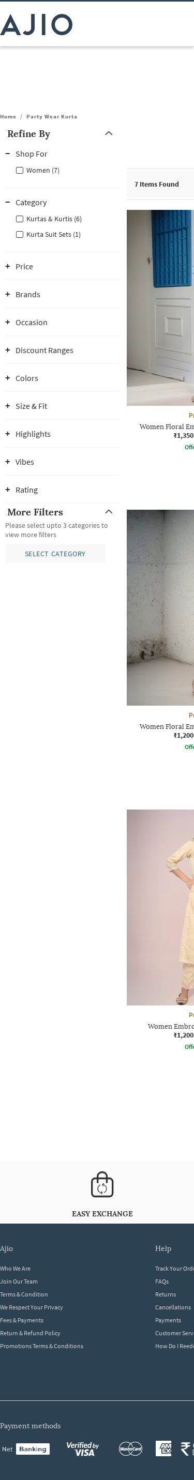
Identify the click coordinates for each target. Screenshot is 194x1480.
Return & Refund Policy (30, 1333)
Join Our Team (19, 1281)
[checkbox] (62, 169)
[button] (62, 134)
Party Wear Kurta (52, 116)
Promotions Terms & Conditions (41, 1346)
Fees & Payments (21, 1320)
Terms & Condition (24, 1294)
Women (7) (42, 170)
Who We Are (15, 1268)
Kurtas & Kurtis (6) (54, 218)
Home (8, 116)
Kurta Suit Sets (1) (53, 234)
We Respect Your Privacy (31, 1307)
